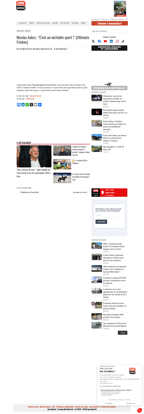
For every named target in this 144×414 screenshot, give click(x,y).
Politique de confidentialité (65, 406)
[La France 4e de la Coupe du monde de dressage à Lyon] (62, 182)
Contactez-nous (33, 406)
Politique (75, 23)
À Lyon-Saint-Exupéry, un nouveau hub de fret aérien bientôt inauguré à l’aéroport (114, 138)
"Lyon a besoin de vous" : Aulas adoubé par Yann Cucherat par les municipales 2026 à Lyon (34, 173)
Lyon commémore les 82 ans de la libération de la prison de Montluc (115, 324)
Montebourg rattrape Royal (29, 192)
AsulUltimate (30, 98)
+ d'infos (122, 333)
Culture (55, 23)
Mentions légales (45, 406)
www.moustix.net (36, 95)
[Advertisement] (53, 67)
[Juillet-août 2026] (120, 8)
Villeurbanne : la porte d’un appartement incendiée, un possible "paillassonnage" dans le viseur (114, 100)
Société (31, 23)
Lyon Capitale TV (95, 406)
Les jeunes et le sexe (79, 192)
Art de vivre (64, 23)
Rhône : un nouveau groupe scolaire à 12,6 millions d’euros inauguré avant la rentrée (113, 246)
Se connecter (95, 19)
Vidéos (83, 23)
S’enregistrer (105, 19)
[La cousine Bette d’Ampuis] (62, 169)
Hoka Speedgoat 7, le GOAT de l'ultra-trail (113, 148)
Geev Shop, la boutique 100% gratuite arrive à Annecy (113, 316)
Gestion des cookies (81, 406)
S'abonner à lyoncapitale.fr (110, 23)
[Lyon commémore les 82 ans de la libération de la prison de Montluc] (97, 325)
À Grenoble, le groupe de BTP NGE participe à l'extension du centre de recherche (114, 280)
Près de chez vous (43, 23)
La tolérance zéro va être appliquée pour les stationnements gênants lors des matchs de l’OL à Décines (115, 293)
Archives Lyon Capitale (108, 406)
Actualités (22, 23)
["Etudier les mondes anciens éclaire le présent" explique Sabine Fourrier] (62, 155)
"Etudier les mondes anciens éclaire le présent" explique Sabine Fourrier (81, 150)
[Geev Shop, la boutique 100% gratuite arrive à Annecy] (97, 316)
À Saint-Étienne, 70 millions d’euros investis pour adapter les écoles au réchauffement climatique (114, 125)
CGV (53, 406)
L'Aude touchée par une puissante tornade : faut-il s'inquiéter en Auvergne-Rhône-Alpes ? (114, 269)
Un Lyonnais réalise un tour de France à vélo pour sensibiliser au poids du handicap (114, 306)
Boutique (121, 19)
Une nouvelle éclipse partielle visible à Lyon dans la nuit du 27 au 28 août (115, 113)
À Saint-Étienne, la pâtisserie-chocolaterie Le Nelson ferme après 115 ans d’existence (113, 258)
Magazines (113, 19)
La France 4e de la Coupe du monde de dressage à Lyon (81, 177)
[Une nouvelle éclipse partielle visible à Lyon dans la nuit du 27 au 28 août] (97, 112)
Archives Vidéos (27, 188)
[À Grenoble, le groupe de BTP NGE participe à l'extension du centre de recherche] (97, 280)
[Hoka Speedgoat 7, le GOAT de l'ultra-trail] (97, 149)
